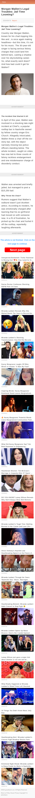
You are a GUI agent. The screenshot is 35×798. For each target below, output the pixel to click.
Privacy (17, 793)
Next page (17, 250)
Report (14, 20)
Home (4, 2)
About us (3, 793)
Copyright (22, 793)
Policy (8, 793)
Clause (12, 793)
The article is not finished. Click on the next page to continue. (17, 242)
